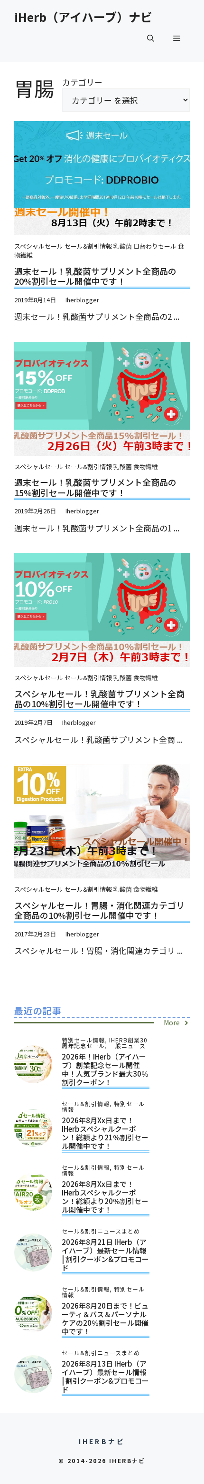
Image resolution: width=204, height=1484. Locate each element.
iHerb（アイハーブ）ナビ (83, 16)
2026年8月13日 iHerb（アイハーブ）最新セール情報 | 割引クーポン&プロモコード (105, 1376)
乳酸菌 (122, 246)
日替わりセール (154, 246)
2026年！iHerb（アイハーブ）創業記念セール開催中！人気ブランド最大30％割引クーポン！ (105, 1069)
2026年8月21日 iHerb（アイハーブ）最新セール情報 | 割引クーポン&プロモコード (105, 1254)
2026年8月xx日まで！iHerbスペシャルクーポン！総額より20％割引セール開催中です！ (105, 1196)
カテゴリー (82, 82)
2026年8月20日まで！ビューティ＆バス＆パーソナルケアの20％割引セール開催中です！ (105, 1318)
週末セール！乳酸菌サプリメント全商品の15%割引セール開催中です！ (95, 487)
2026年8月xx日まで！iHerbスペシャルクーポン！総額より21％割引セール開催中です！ (105, 1133)
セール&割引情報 (88, 246)
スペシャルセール (38, 246)
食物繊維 (145, 466)
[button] (151, 38)
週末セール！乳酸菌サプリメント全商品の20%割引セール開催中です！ (95, 276)
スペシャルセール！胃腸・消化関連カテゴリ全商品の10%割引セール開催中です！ (99, 910)
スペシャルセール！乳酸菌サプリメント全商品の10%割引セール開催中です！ (99, 698)
